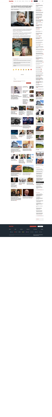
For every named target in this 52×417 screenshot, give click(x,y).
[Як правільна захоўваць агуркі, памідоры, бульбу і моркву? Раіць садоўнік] (30, 182)
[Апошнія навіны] (43, 29)
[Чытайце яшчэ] (30, 59)
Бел (30, 4)
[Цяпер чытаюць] (43, 3)
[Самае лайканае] (43, 192)
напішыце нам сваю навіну (33, 226)
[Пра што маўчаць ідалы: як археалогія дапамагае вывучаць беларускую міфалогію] (28, 170)
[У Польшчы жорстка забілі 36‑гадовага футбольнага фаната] (16, 122)
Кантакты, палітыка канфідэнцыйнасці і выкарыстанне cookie (38, 235)
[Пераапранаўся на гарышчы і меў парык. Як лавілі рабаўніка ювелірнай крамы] (16, 92)
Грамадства (28, 229)
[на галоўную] (11, 1)
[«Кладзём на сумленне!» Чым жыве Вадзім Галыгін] (22, 134)
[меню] (42, 1)
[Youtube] (31, 1)
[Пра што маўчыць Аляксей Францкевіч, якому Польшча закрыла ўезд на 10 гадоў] (28, 146)
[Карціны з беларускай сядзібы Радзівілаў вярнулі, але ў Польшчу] (28, 91)
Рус (33, 4)
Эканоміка (21, 229)
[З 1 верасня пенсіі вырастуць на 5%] (28, 87)
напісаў (17, 31)
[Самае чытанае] (43, 167)
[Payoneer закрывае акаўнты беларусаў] (14, 158)
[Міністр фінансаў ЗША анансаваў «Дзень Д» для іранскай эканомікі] (40, 138)
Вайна (15, 229)
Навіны (10, 229)
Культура (42, 229)
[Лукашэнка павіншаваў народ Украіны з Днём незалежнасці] (40, 162)
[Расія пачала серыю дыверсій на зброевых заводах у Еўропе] (28, 195)
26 (25, 92)
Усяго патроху (35, 229)
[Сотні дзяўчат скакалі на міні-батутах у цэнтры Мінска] (22, 182)
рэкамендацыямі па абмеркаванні (17, 81)
